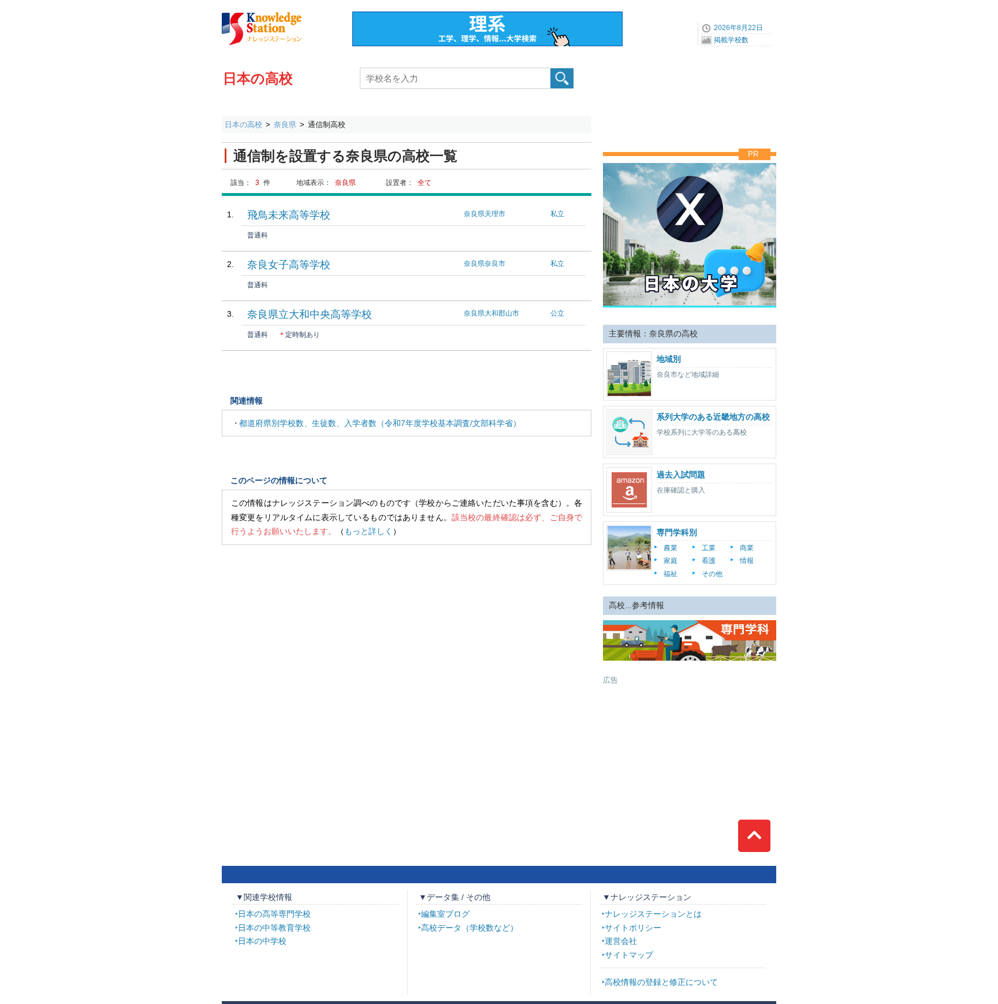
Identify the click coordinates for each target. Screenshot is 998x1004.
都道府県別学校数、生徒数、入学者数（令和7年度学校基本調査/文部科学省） (380, 423)
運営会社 (621, 941)
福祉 (670, 574)
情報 (747, 561)
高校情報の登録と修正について (661, 982)
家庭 (670, 561)
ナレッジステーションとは (653, 913)
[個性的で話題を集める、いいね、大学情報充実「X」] (689, 160)
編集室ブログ (445, 913)
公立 (557, 313)
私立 (557, 214)
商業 (747, 548)
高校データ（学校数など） (469, 927)
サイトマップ (629, 954)
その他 (712, 574)
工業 (709, 548)
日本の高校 (258, 78)
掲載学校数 (731, 40)
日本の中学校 (262, 941)
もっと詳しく (368, 531)
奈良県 (285, 124)
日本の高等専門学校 (274, 913)
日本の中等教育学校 (274, 927)
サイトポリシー (633, 927)
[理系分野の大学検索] (487, 15)
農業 (670, 548)
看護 (709, 561)
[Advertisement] (689, 758)
